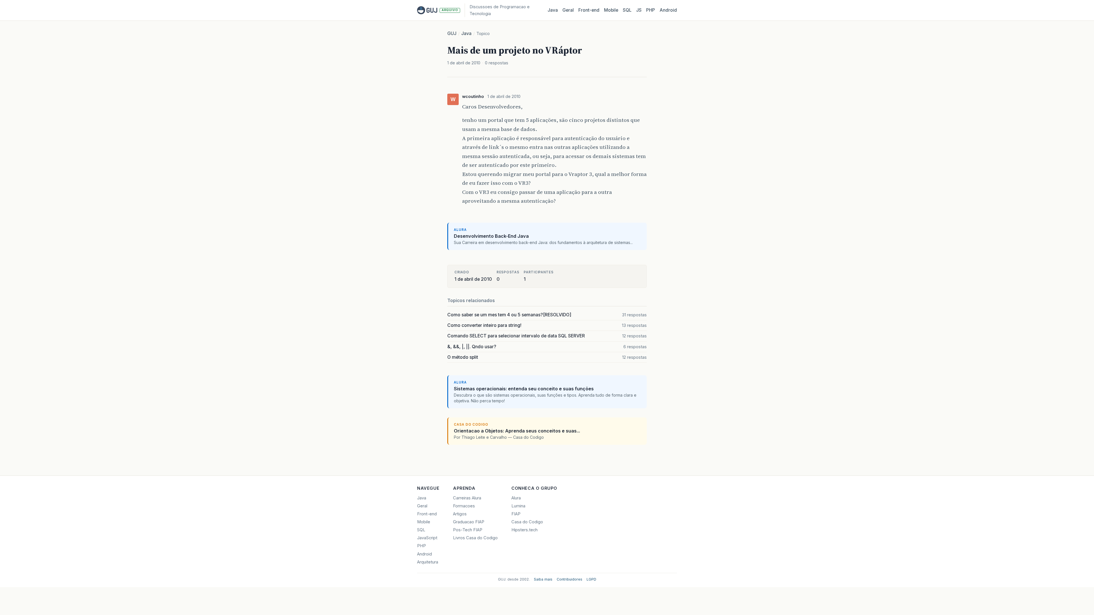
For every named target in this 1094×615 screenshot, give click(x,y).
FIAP (516, 513)
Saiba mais (543, 579)
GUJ (451, 33)
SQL (627, 10)
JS (639, 10)
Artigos (460, 513)
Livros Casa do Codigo (475, 537)
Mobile (611, 10)
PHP (650, 10)
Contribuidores (569, 579)
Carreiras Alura (467, 498)
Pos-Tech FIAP (467, 529)
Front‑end (588, 10)
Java (553, 10)
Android (668, 10)
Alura (516, 498)
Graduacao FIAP (468, 521)
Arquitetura (427, 562)
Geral (568, 10)
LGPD (591, 579)
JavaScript (427, 537)
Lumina (518, 506)
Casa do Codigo (527, 521)
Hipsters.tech (524, 529)
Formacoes (464, 506)
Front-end (427, 513)
